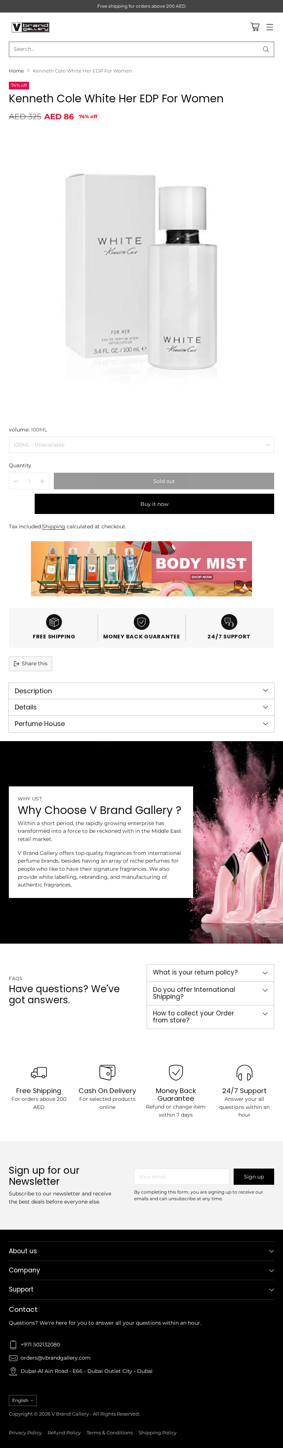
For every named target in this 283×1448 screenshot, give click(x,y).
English (20, 1400)
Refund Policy (64, 1432)
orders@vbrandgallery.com (56, 1357)
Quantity (20, 465)
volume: (28, 429)
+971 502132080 (40, 1344)
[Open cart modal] (254, 27)
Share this (35, 663)
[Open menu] (269, 27)
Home (16, 71)
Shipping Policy (158, 1432)
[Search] (266, 49)
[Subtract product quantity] (15, 481)
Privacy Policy (25, 1432)
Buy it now (154, 504)
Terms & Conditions (110, 1432)
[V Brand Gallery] (31, 27)
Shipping (53, 526)
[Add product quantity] (42, 481)
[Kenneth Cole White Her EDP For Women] (141, 272)
